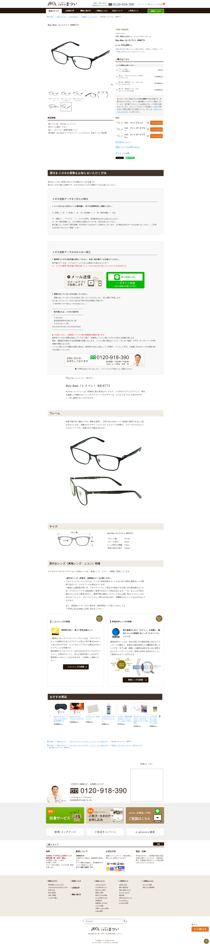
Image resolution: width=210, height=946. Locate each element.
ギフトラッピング (124, 892)
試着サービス (156, 11)
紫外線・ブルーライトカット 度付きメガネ (126, 745)
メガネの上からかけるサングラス (58, 887)
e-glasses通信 (99, 911)
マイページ (141, 4)
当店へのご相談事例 (148, 887)
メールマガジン (123, 900)
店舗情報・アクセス (101, 903)
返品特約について (123, 142)
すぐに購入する (200, 929)
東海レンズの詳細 (135, 680)
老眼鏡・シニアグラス (89, 17)
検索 (125, 921)
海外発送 (121, 895)
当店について (117, 11)
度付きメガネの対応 (101, 895)
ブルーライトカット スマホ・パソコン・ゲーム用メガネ (88, 741)
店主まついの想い (100, 890)
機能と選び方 (85, 11)
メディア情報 (99, 905)
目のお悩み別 (52, 892)
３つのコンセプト (100, 884)
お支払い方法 (123, 884)
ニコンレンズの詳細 (75, 667)
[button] (50, 716)
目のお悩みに (74, 17)
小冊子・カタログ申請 (101, 908)
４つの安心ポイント (101, 887)
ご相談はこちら (101, 11)
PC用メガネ (51, 890)
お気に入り (150, 4)
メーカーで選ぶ (52, 898)
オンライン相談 (147, 884)
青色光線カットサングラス (56, 884)
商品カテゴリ (54, 11)
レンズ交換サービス (101, 898)
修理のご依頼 (99, 892)
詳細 (158, 844)
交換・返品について (125, 890)
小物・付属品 (52, 895)
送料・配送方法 (123, 887)
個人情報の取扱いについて (114, 933)
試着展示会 (98, 900)
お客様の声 (69, 11)
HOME (51, 17)
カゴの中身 (159, 4)
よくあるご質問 (123, 903)
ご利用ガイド (133, 11)
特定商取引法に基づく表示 (96, 933)
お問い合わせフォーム (125, 898)
